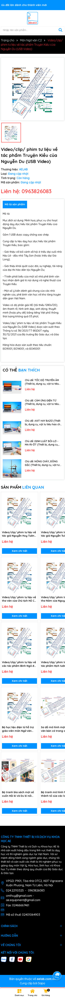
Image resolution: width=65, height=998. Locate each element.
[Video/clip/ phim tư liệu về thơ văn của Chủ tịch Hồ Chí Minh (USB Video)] (19, 575)
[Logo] (32, 18)
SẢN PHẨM (22, 487)
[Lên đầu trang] (57, 965)
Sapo (41, 983)
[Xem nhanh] (34, 508)
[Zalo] (4, 959)
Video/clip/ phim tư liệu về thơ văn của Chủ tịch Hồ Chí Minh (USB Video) (19, 599)
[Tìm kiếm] (60, 30)
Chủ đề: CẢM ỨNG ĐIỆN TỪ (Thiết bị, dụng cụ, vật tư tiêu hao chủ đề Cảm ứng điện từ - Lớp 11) (42, 402)
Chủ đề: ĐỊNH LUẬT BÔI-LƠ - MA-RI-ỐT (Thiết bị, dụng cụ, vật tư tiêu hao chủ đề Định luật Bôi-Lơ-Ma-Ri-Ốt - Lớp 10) (43, 443)
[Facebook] (12, 959)
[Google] (29, 959)
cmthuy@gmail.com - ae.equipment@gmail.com (23, 898)
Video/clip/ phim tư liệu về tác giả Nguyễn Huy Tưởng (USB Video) (19, 534)
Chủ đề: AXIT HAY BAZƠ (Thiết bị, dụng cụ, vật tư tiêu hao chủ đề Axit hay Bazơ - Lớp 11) (43, 422)
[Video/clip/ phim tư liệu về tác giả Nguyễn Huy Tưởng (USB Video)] (19, 510)
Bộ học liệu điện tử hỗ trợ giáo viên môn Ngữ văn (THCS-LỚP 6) (18, 729)
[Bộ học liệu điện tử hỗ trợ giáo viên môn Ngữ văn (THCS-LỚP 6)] (19, 705)
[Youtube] (20, 959)
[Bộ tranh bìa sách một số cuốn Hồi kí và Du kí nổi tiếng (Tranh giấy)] (19, 770)
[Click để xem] (32, 89)
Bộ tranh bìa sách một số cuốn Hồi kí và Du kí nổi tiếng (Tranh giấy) (18, 794)
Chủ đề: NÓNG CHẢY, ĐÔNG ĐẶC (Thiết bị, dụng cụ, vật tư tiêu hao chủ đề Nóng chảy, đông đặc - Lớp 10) (42, 463)
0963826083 (36, 890)
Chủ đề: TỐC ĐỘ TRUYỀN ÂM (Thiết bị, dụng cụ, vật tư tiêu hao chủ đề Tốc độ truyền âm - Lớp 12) (43, 382)
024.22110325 (15, 890)
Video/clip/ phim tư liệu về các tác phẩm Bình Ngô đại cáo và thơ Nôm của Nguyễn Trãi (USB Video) (19, 664)
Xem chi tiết (19, 551)
